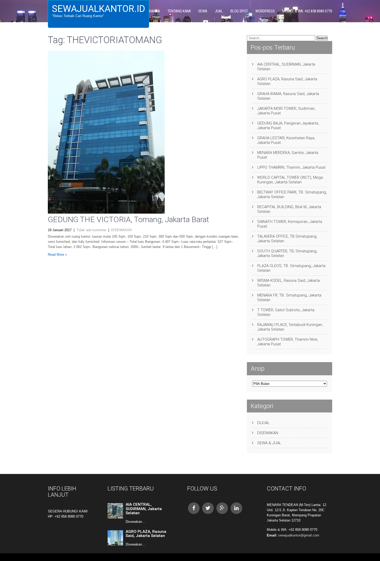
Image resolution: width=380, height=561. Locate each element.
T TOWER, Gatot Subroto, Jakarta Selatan (285, 312)
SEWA (202, 11)
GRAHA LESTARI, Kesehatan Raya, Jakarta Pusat (286, 140)
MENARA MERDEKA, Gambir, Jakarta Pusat (287, 155)
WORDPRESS (265, 11)
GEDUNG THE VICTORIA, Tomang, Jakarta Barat (128, 219)
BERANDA (152, 11)
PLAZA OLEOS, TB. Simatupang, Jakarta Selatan (291, 268)
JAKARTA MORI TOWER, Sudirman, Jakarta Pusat (286, 110)
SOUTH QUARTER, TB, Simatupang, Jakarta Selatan (287, 253)
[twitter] (208, 508)
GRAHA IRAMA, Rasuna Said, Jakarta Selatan (288, 96)
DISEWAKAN (121, 230)
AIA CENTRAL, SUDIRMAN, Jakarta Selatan (286, 66)
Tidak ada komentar (91, 230)
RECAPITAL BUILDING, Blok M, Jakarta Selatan (289, 209)
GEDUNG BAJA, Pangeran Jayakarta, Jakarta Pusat (288, 125)
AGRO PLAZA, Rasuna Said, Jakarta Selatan (287, 81)
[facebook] (194, 508)
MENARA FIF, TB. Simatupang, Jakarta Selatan (289, 297)
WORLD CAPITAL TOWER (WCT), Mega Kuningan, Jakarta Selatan (290, 179)
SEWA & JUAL (269, 443)
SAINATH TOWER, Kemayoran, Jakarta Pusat (289, 224)
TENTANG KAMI (179, 11)
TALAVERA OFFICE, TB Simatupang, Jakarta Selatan (287, 238)
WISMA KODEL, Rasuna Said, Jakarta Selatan (288, 282)
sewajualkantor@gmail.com (298, 535)
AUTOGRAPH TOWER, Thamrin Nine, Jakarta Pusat (287, 341)
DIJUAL (263, 422)
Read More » (57, 254)
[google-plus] (222, 508)
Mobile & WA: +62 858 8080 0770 (307, 11)
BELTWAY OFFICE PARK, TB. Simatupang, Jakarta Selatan (292, 194)
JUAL (219, 11)
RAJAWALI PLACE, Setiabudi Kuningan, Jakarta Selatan (290, 327)
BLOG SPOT (239, 11)
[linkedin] (236, 508)
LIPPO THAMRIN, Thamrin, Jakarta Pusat (291, 167)
